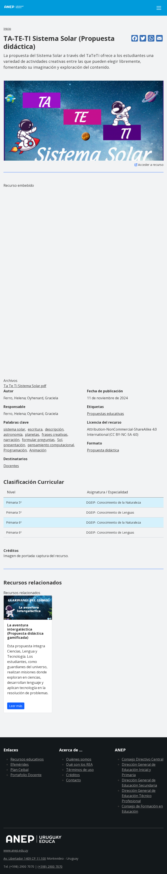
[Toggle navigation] (159, 8)
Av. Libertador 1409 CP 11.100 (24, 858)
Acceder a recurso (151, 165)
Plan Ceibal (19, 769)
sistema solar (14, 429)
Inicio (7, 28)
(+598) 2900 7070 (50, 866)
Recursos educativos (27, 759)
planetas (32, 434)
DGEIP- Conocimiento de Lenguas (110, 512)
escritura (35, 429)
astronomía (12, 434)
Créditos (73, 774)
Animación (37, 450)
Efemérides (19, 764)
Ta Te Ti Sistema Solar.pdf (24, 385)
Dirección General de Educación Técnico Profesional (138, 795)
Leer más (15, 706)
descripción (54, 429)
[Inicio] (16, 7)
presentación (14, 445)
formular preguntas (38, 439)
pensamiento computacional (51, 445)
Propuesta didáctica (103, 450)
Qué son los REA (79, 764)
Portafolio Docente (26, 774)
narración (11, 439)
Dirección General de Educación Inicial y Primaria (138, 769)
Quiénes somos (78, 759)
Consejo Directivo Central (142, 759)
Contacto (73, 780)
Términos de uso (80, 769)
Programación (15, 450)
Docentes (11, 465)
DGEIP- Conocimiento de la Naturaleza (113, 502)
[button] (83, 120)
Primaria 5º (14, 502)
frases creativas (54, 434)
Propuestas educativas (105, 413)
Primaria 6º (14, 522)
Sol (59, 439)
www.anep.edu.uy (15, 850)
